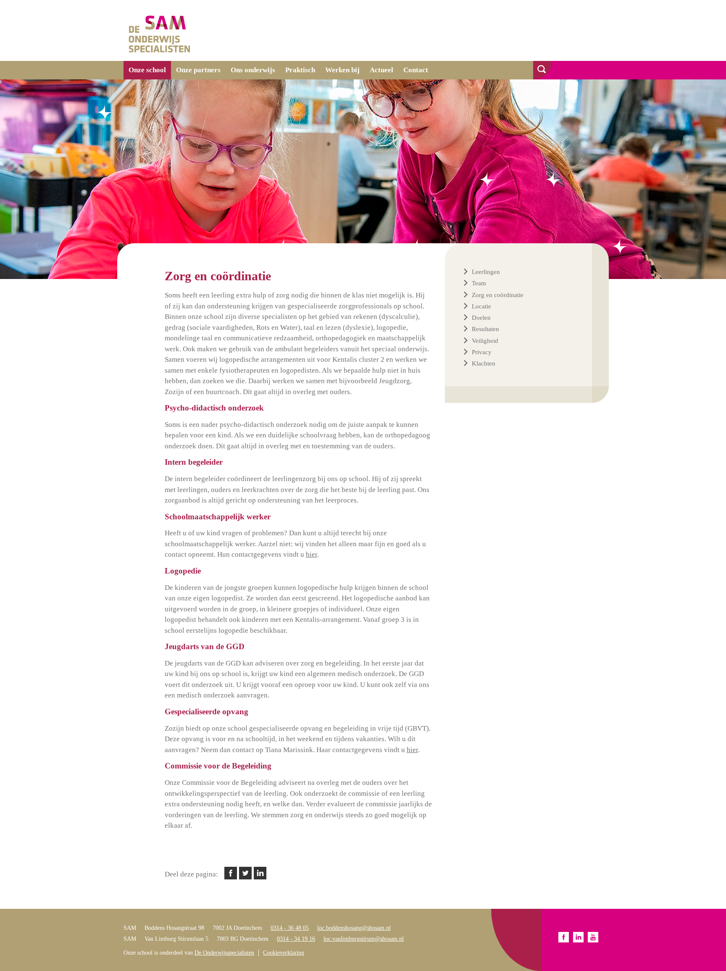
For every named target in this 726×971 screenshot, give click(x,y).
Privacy (482, 352)
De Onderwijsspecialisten (224, 953)
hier (311, 554)
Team (479, 283)
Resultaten (485, 329)
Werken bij (342, 70)
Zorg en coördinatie (497, 295)
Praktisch (300, 70)
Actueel (381, 70)
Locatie (481, 306)
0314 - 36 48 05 (290, 928)
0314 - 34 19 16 (296, 939)
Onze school (147, 70)
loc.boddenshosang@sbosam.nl (354, 928)
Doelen (481, 317)
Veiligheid (485, 340)
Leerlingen (486, 271)
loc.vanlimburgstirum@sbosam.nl (364, 939)
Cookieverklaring (283, 953)
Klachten (483, 363)
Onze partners (198, 70)
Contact (415, 70)
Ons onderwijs (253, 70)
